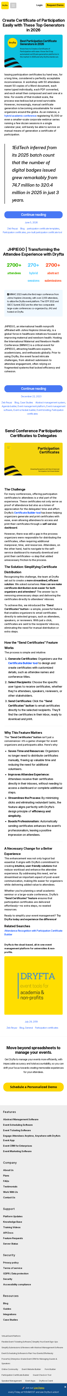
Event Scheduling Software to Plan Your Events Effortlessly (27, 1353)
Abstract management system (50, 402)
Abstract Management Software (20, 1119)
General (29, 1027)
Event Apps (30, 1380)
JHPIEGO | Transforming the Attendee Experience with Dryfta (33, 252)
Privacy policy (11, 1262)
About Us (8, 1170)
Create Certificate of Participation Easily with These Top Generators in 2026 (33, 25)
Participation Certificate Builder (15, 1375)
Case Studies (26, 402)
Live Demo (39, 1387)
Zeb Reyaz (12, 228)
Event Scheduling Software (18, 1124)
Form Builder (50, 1369)
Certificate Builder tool (27, 512)
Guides (7, 1308)
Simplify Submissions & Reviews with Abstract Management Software (32, 1347)
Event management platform (31, 406)
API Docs (8, 1232)
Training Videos (12, 1227)
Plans (6, 1175)
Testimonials (10, 1186)
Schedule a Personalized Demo (33, 1087)
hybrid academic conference (20, 115)
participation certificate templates (43, 228)
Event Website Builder (31, 1369)
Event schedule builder (24, 409)
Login (39, 5)
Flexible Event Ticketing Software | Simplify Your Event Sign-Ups (30, 1341)
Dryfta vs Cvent (46, 1380)
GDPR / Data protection (15, 1273)
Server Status (10, 1243)
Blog (22, 228)
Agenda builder (9, 406)
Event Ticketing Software (17, 1130)
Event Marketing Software (17, 1151)
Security (7, 1278)
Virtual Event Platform (11, 1336)
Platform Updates (12, 1216)
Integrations (9, 1314)
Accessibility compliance (17, 1284)
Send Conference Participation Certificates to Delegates (33, 433)
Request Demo (55, 5)
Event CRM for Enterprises (17, 1145)
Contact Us (9, 1197)
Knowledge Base (12, 1221)
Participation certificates (14, 232)
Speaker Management (12, 1380)
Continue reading (33, 215)
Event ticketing (44, 409)
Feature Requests (13, 1238)
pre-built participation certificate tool (44, 232)
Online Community (10, 1369)
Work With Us (10, 1192)
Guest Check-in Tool (42, 1375)
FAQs (6, 1181)
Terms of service (12, 1268)
